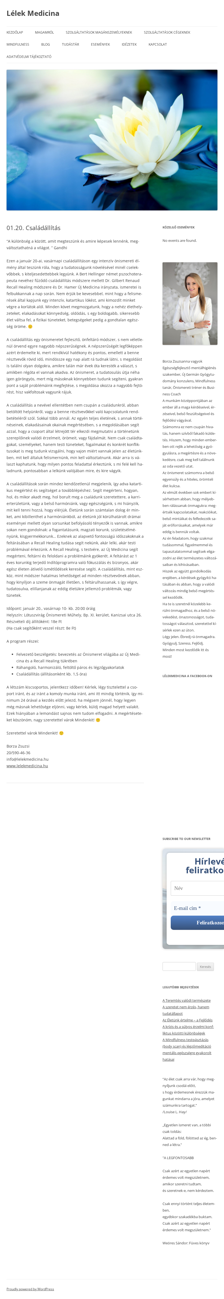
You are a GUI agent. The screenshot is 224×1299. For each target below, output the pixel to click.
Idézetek (129, 44)
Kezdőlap (15, 32)
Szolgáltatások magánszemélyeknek (99, 32)
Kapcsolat (158, 44)
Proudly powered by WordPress (30, 1289)
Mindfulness (18, 44)
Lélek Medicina (33, 13)
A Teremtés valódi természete (187, 1000)
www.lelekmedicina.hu (27, 765)
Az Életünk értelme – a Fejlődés (188, 1020)
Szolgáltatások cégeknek (167, 32)
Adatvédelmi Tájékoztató (29, 56)
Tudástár (70, 44)
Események (100, 44)
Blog (45, 44)
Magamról (44, 32)
